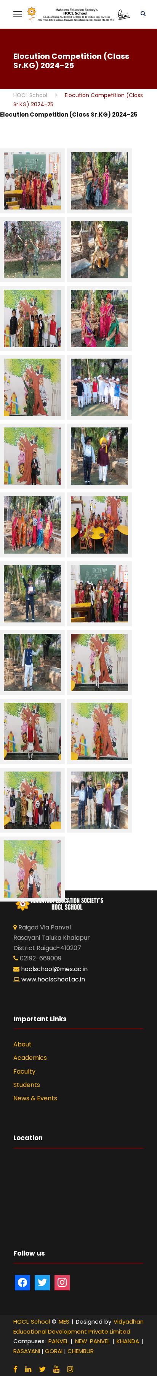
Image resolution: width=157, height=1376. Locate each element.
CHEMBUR (80, 1351)
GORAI (53, 1351)
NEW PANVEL (92, 1341)
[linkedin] (28, 1369)
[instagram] (70, 1369)
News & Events (35, 1098)
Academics (30, 1057)
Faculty (24, 1071)
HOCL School (31, 1322)
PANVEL (58, 1341)
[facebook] (15, 1369)
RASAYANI (26, 1351)
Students (26, 1084)
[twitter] (42, 1369)
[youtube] (56, 1369)
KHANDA (128, 1341)
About (22, 1044)
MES (64, 1322)
